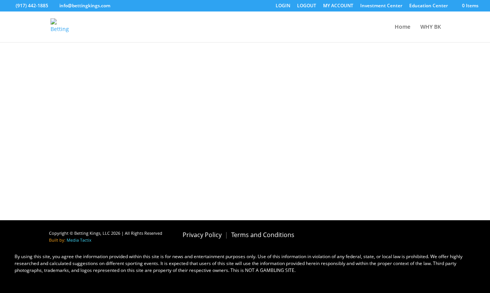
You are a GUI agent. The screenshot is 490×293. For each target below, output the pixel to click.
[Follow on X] (367, 235)
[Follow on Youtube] (410, 235)
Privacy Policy (202, 235)
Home (402, 27)
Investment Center (381, 6)
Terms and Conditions (262, 235)
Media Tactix (79, 240)
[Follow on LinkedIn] (432, 235)
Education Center (428, 6)
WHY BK (430, 27)
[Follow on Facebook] (346, 235)
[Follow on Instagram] (389, 235)
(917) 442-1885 (32, 5)
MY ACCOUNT (338, 6)
